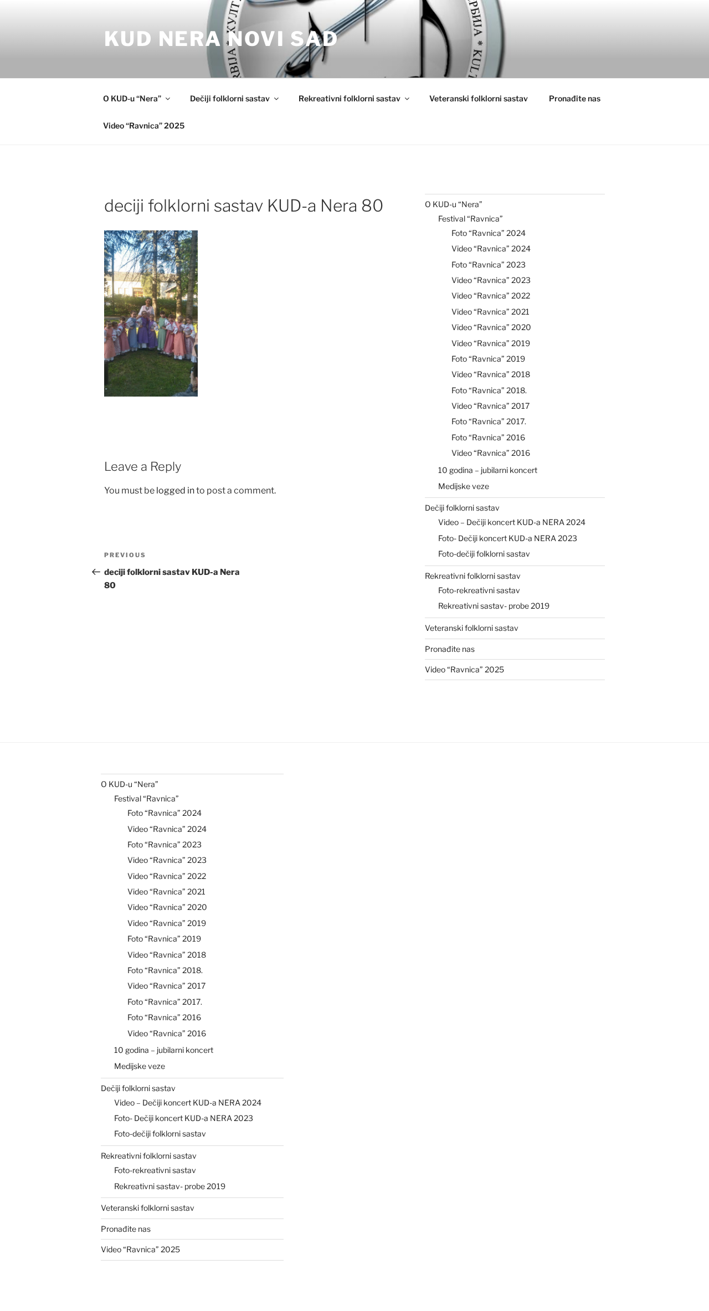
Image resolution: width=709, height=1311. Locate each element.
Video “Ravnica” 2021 (490, 311)
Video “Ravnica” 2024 (491, 248)
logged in (175, 490)
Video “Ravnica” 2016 (490, 452)
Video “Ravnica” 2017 (490, 405)
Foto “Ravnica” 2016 (488, 437)
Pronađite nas (574, 98)
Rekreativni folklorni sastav (349, 98)
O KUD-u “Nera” (132, 98)
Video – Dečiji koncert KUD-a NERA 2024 (511, 522)
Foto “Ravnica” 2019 (488, 358)
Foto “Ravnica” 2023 (488, 264)
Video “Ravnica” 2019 (490, 343)
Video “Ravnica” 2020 (491, 327)
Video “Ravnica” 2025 (143, 125)
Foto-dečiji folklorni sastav (484, 553)
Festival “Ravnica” (470, 218)
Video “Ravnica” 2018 (490, 374)
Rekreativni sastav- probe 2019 (493, 605)
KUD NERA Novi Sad (221, 39)
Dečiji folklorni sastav (230, 98)
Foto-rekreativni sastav (479, 590)
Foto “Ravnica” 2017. (488, 421)
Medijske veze (463, 486)
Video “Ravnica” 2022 (490, 295)
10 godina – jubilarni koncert (487, 470)
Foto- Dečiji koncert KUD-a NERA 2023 (507, 538)
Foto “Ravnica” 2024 (488, 233)
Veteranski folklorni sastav (478, 98)
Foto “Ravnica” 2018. (489, 390)
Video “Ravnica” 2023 (491, 280)
